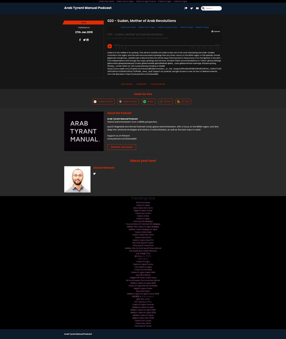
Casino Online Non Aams (143, 234)
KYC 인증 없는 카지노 (143, 302)
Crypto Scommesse (143, 269)
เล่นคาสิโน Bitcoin (143, 275)
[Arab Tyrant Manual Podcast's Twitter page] (190, 8)
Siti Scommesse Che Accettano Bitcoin (143, 280)
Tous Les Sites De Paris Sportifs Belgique (143, 224)
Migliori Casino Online (143, 210)
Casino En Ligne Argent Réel (143, 272)
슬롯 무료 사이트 (143, 299)
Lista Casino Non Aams (143, 208)
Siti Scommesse (143, 202)
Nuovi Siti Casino (143, 291)
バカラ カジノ (143, 259)
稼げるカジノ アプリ (143, 256)
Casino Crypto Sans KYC (143, 240)
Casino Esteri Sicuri (143, 237)
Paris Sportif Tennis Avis (143, 245)
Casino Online (143, 216)
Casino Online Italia (143, 232)
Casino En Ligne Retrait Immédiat (143, 285)
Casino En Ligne (143, 205)
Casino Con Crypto (143, 320)
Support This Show (121, 147)
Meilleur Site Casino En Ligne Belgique (143, 226)
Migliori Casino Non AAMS (143, 318)
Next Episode (126, 84)
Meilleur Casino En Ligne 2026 (143, 283)
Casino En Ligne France (143, 264)
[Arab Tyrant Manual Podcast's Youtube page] (196, 8)
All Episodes (141, 84)
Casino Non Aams (143, 213)
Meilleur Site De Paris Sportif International (143, 248)
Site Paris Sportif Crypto (143, 243)
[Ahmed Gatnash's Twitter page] (94, 173)
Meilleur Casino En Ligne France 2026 (143, 293)
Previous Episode (157, 84)
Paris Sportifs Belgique (143, 221)
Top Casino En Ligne (143, 267)
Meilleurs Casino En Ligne (143, 307)
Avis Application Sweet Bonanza (143, 251)
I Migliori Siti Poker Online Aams (143, 277)
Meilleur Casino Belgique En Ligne (143, 229)
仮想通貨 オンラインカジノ (143, 296)
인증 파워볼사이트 (143, 253)
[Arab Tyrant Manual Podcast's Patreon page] (186, 8)
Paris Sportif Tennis (143, 326)
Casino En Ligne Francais (143, 304)
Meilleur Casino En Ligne (143, 315)
